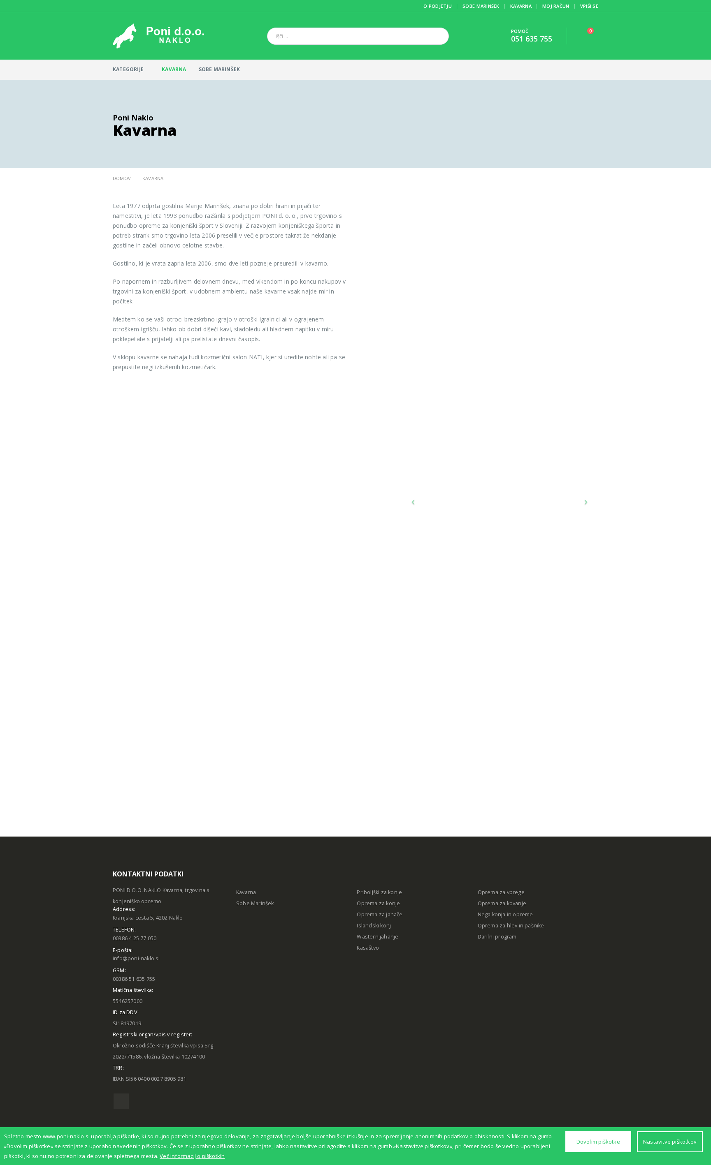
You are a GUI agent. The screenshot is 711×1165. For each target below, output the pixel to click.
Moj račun (555, 6)
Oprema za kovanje (502, 903)
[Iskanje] (439, 36)
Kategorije (128, 69)
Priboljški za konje (379, 892)
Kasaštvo (368, 947)
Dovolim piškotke (598, 1141)
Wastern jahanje (377, 936)
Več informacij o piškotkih (192, 1156)
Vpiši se (589, 6)
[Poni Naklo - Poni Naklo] (158, 36)
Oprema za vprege (501, 892)
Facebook (121, 1101)
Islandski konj (374, 925)
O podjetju (437, 6)
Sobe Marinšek (481, 6)
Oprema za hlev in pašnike (511, 925)
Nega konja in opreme (505, 914)
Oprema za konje (378, 903)
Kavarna (521, 6)
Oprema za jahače (379, 914)
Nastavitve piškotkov (670, 1141)
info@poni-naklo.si (136, 958)
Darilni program (497, 936)
